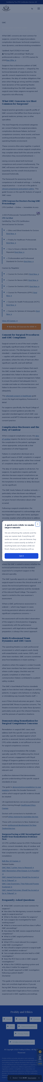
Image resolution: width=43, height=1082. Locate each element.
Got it (21, 556)
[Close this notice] (37, 524)
